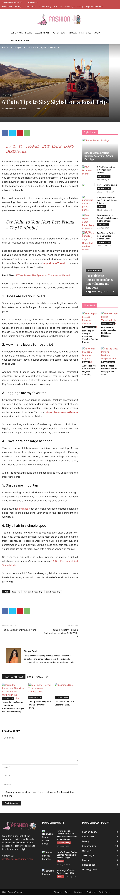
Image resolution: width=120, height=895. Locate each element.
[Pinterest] (20, 133)
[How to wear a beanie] (88, 188)
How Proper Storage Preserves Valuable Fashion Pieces (90, 336)
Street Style (70, 6)
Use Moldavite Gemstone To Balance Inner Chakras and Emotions (99, 281)
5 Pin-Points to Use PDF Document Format (106, 170)
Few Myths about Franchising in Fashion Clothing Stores (107, 218)
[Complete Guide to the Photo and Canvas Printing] (88, 203)
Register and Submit (94, 6)
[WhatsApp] (27, 133)
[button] (114, 32)
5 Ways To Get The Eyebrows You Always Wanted (42, 275)
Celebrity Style (30, 6)
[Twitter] (12, 133)
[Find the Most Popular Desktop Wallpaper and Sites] (109, 355)
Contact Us (91, 892)
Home (5, 47)
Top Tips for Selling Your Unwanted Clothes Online (39, 704)
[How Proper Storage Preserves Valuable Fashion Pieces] (90, 320)
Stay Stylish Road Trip (33, 592)
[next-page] (9, 718)
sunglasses (23, 508)
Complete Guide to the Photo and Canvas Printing (107, 200)
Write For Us (104, 892)
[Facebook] (5, 133)
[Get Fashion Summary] (60, 19)
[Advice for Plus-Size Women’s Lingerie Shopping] (90, 355)
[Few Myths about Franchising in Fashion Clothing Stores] (88, 225)
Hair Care (58, 6)
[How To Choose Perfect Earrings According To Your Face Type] (100, 150)
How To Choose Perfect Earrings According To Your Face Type (98, 156)
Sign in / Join (32, 2)
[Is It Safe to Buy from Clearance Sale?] (66, 691)
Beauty (18, 6)
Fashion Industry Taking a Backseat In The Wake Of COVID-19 (61, 633)
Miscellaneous (104, 176)
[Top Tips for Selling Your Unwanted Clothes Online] (39, 691)
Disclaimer (79, 892)
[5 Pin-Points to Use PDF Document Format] (88, 170)
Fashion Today (45, 6)
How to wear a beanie (107, 185)
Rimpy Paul (10, 109)
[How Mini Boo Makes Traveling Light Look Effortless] (109, 318)
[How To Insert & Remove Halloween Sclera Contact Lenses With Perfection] (48, 837)
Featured (101, 206)
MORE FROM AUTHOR (38, 677)
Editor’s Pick (7, 6)
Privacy (68, 892)
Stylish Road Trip (53, 592)
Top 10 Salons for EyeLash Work (19, 629)
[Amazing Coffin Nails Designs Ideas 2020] (48, 873)
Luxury (80, 6)
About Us (58, 892)
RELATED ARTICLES (14, 677)
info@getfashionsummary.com (17, 858)
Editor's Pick (8, 698)
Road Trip (16, 592)
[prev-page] (4, 718)
